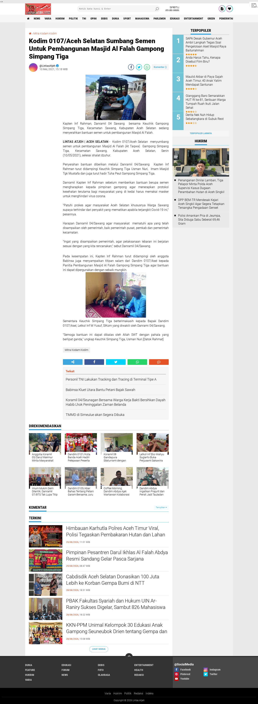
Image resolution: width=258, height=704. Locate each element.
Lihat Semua (98, 649)
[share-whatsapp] (147, 67)
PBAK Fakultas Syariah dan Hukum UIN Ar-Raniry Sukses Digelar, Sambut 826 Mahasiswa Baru (115, 607)
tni (84, 18)
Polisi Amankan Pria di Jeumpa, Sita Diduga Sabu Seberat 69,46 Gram (199, 219)
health (138, 669)
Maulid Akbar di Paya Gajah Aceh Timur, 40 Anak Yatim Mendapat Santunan (204, 80)
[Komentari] (159, 362)
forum (66, 669)
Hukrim (117, 693)
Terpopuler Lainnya (201, 133)
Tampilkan (161, 507)
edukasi (175, 18)
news (37, 18)
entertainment (193, 18)
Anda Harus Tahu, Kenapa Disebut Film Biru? (203, 59)
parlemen (160, 18)
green (211, 18)
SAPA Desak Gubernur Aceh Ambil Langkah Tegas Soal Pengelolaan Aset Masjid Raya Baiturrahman (206, 44)
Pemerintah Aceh (230, 18)
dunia (115, 18)
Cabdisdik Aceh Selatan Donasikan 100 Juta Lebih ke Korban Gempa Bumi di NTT (112, 580)
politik (73, 18)
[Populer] (229, 9)
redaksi (139, 674)
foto (101, 669)
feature (30, 669)
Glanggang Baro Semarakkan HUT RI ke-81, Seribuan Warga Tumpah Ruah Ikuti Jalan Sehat (206, 101)
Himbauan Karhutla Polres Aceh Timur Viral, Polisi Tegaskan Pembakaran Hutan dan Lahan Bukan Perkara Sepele (115, 534)
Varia (108, 693)
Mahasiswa (142, 18)
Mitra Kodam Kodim (45, 33)
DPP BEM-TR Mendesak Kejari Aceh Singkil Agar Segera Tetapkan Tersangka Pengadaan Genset (201, 204)
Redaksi (138, 693)
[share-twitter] (139, 67)
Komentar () (160, 67)
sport (127, 18)
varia (48, 18)
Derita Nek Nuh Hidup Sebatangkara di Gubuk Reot (205, 117)
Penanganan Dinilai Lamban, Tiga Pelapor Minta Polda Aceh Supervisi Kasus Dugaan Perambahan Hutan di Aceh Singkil (201, 186)
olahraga (104, 674)
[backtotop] (129, 657)
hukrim (60, 18)
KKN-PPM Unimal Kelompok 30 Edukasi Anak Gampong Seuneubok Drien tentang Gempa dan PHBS (116, 631)
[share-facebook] (131, 67)
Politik (127, 693)
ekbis (104, 18)
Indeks (149, 693)
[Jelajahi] (253, 5)
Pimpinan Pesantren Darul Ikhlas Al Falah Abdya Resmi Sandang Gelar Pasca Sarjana (117, 556)
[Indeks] (222, 9)
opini (93, 18)
